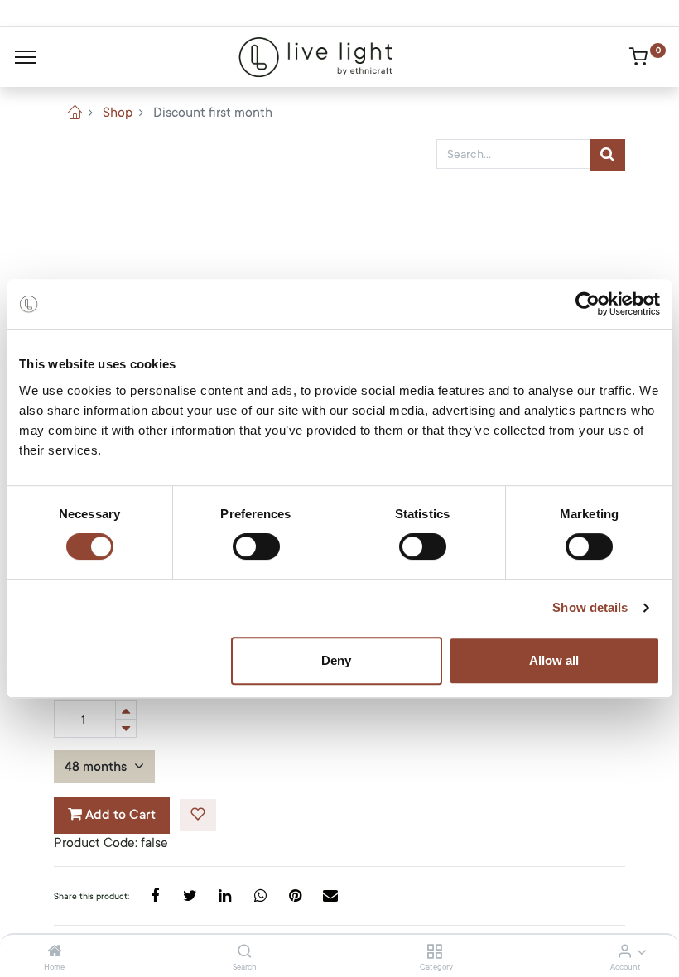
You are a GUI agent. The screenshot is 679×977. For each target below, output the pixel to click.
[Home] (54, 952)
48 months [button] (97, 766)
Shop (117, 112)
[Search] (245, 952)
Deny (336, 660)
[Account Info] (625, 952)
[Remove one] (126, 728)
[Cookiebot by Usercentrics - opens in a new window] (587, 303)
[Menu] (25, 57)
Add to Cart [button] (119, 814)
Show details (590, 607)
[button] (198, 815)
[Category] (434, 952)
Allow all (554, 660)
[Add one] (126, 710)
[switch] (256, 546)
